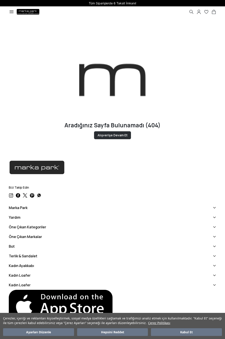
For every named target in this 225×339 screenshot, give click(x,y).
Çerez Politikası (159, 323)
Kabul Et (186, 332)
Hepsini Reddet (112, 332)
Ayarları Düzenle (38, 332)
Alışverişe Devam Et (112, 135)
